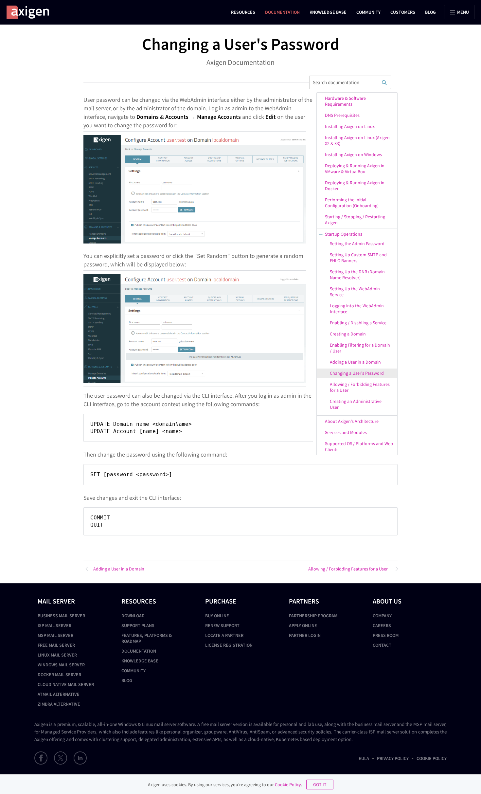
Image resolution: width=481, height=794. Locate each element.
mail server (165, 724)
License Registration (229, 645)
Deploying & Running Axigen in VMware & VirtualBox (354, 168)
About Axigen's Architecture (352, 421)
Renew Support (222, 625)
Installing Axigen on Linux (350, 126)
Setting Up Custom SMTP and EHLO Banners (358, 257)
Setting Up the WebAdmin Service (355, 292)
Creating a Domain (348, 334)
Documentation (282, 12)
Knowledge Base (328, 12)
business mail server (375, 724)
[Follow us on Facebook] (40, 758)
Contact (382, 645)
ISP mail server (384, 732)
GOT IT (320, 784)
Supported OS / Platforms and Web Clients (359, 446)
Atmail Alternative (59, 694)
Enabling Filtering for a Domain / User (360, 348)
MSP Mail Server (55, 635)
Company (382, 616)
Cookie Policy (432, 758)
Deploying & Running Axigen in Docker (354, 185)
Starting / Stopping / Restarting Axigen (355, 220)
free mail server (216, 724)
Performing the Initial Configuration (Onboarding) (352, 202)
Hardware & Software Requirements (345, 101)
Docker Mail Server (59, 674)
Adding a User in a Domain (355, 362)
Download (133, 616)
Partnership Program (313, 616)
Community (368, 12)
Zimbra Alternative (59, 704)
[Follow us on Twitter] (60, 758)
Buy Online (217, 616)
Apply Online (303, 625)
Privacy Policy (393, 758)
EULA (364, 758)
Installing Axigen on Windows (353, 154)
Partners (304, 601)
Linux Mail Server (57, 655)
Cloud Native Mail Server (66, 684)
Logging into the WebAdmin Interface (357, 309)
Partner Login (305, 635)
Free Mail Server (56, 645)
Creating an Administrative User (356, 404)
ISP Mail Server (54, 625)
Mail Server (56, 601)
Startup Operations (343, 234)
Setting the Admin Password (357, 243)
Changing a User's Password (357, 373)
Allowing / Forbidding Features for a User (360, 387)
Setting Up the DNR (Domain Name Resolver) (357, 274)
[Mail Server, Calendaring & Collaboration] (31, 12)
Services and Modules (346, 432)
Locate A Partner (224, 635)
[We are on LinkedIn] (80, 758)
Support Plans (137, 625)
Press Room (386, 635)
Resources (243, 12)
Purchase (220, 601)
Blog (430, 12)
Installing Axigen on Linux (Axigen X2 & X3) (357, 140)
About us (387, 601)
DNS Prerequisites (342, 115)
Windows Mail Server (61, 665)
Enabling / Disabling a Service (358, 323)
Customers (402, 12)
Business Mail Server (61, 616)
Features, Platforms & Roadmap (146, 638)
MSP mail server (429, 724)
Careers (382, 625)
